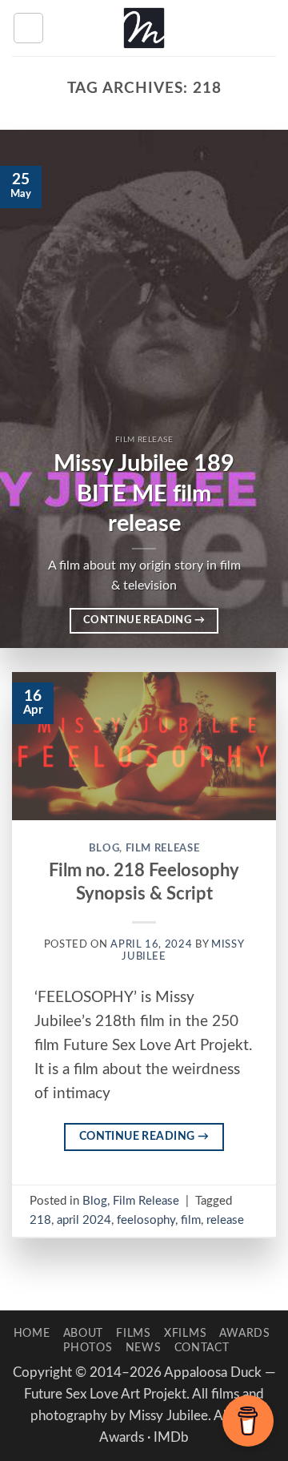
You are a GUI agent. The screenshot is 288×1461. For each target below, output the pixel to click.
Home (32, 1333)
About (83, 1333)
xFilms (185, 1333)
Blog (104, 848)
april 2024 (84, 1220)
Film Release (163, 848)
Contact (202, 1348)
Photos (87, 1348)
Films (133, 1333)
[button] (28, 27)
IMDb (171, 1437)
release (225, 1220)
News (144, 1348)
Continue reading (144, 620)
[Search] (269, 28)
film (191, 1220)
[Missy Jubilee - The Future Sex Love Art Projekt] (144, 28)
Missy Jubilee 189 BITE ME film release (144, 494)
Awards (244, 1333)
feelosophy (146, 1220)
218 (40, 1220)
